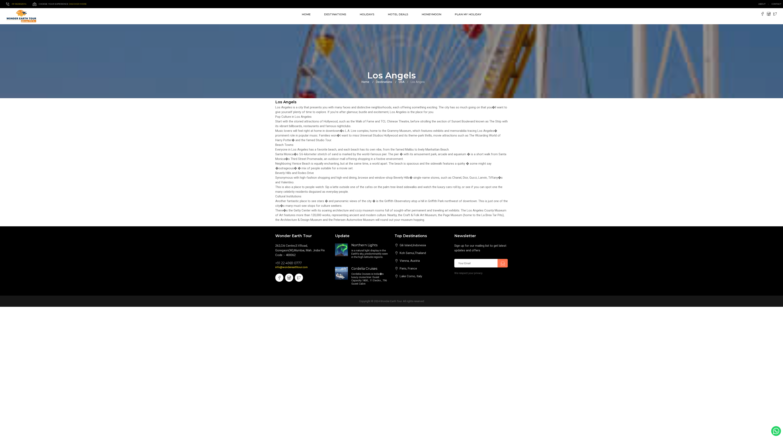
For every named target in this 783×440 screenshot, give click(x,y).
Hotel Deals (398, 14)
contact (777, 4)
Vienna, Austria (410, 261)
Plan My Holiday (468, 14)
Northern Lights (364, 245)
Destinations (384, 82)
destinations (335, 14)
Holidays (367, 14)
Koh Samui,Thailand (413, 253)
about (761, 4)
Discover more (78, 4)
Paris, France (408, 268)
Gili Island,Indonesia (413, 245)
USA (402, 82)
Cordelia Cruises (364, 269)
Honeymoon (431, 14)
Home (306, 14)
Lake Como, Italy (411, 276)
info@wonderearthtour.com (291, 267)
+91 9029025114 (18, 4)
